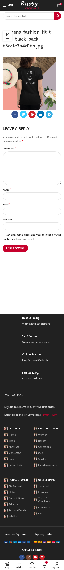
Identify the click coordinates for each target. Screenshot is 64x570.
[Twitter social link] (23, 114)
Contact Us (15, 452)
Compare (43, 492)
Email (6, 204)
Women (42, 434)
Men (40, 452)
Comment (9, 148)
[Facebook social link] (14, 114)
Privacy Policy (16, 464)
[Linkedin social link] (40, 114)
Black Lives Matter (48, 464)
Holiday (42, 440)
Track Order (44, 486)
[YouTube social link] (35, 557)
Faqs (11, 458)
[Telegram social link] (49, 114)
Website (7, 219)
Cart (40, 513)
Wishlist (13, 516)
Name (7, 189)
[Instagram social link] (28, 557)
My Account (15, 486)
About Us (14, 446)
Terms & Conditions (44, 499)
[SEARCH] (57, 16)
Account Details (17, 510)
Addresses (14, 504)
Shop (12, 440)
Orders (12, 492)
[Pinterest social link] (32, 114)
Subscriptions (16, 498)
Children (42, 458)
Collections (44, 446)
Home (12, 434)
